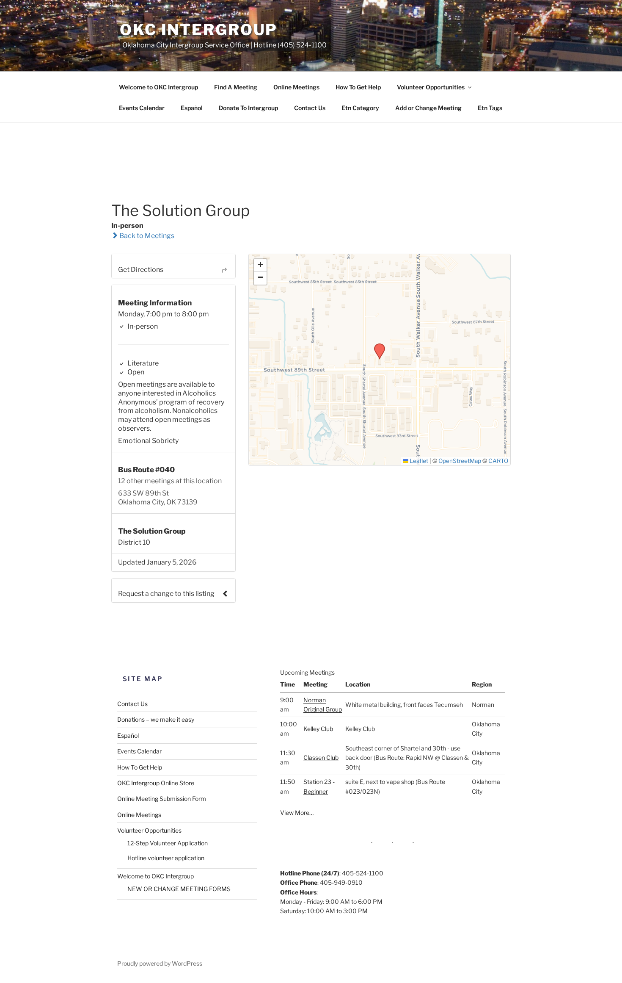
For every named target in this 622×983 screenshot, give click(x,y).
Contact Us (309, 107)
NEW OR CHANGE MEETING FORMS (179, 888)
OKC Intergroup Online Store (155, 782)
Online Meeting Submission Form (161, 798)
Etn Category (360, 107)
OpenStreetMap (459, 460)
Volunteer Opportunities (431, 87)
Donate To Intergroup (248, 107)
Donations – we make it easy (155, 719)
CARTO (498, 460)
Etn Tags (490, 107)
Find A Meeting (235, 87)
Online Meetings (296, 87)
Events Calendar (142, 107)
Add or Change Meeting (428, 107)
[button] (376, 346)
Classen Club (321, 757)
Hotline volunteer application (165, 857)
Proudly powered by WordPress (159, 963)
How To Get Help (358, 87)
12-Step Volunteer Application (167, 843)
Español (192, 107)
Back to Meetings (146, 236)
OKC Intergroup (199, 29)
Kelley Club (318, 728)
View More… (297, 812)
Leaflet (418, 460)
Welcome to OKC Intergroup (158, 87)
